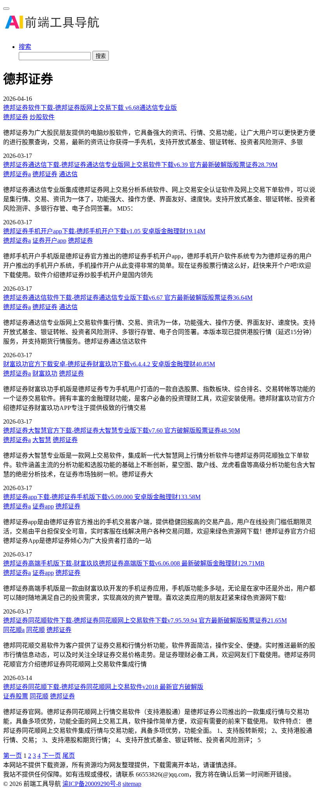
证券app (43, 506)
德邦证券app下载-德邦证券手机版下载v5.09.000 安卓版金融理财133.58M (102, 497)
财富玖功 (44, 373)
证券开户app (49, 240)
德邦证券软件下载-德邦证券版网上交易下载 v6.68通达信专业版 (90, 107)
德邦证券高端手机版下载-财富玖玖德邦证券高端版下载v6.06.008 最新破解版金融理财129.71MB (134, 563)
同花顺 (35, 629)
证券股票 (15, 696)
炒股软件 (42, 117)
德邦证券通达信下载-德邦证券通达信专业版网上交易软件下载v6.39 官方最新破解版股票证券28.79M (140, 164)
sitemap (132, 783)
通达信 (68, 174)
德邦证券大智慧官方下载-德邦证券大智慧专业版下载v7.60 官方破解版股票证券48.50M (121, 430)
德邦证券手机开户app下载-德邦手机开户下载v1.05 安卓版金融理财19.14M (104, 231)
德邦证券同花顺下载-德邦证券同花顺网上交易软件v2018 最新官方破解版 (103, 687)
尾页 (68, 755)
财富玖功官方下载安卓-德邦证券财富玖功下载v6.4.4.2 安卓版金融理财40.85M (109, 364)
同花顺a (14, 629)
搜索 (25, 46)
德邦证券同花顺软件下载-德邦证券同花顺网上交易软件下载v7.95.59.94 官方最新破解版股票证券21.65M (145, 620)
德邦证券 (15, 117)
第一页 (12, 755)
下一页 (51, 755)
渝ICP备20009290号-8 (91, 783)
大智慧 (41, 440)
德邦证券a (17, 174)
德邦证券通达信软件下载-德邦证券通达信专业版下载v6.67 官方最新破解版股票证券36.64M (127, 297)
